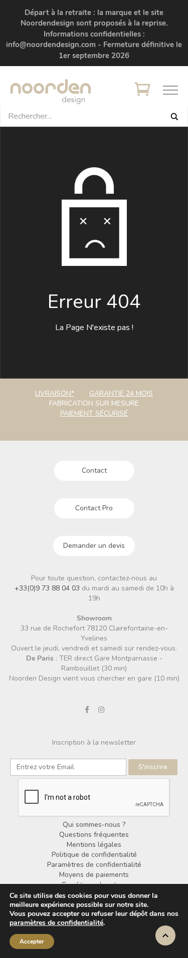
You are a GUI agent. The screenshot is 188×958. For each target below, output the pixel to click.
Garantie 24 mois (121, 393)
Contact (94, 470)
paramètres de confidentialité (56, 922)
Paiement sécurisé (94, 413)
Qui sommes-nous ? (94, 824)
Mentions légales (94, 844)
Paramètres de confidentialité (94, 864)
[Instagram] (101, 710)
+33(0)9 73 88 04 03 (48, 588)
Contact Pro (94, 508)
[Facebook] (87, 710)
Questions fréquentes (94, 834)
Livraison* (54, 393)
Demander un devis (94, 545)
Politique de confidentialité (94, 854)
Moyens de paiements (94, 874)
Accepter (32, 941)
